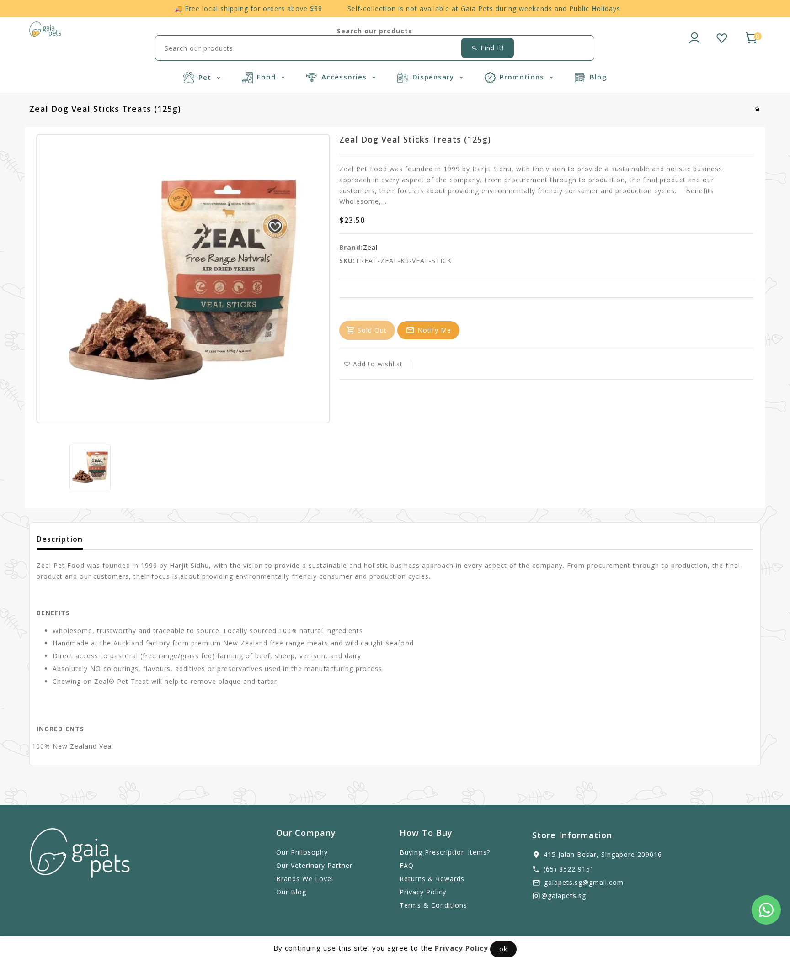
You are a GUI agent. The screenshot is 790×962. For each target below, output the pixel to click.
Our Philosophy (302, 852)
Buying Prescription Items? (445, 852)
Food (267, 76)
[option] (90, 467)
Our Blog (291, 892)
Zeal (370, 247)
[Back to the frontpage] (757, 109)
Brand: (351, 247)
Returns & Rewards (432, 878)
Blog (598, 76)
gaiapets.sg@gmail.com (584, 882)
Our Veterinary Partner (314, 865)
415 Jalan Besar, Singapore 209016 (603, 854)
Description (60, 539)
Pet (206, 77)
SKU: (347, 260)
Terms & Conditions (433, 905)
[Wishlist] (722, 36)
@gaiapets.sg (563, 895)
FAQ (407, 865)
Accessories (345, 76)
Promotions (523, 76)
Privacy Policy (423, 892)
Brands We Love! (304, 878)
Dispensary (434, 76)
